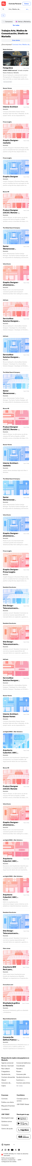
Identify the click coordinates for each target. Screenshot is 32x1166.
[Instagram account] (5, 1150)
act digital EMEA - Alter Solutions (13, 731)
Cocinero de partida (8, 1077)
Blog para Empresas (8, 1106)
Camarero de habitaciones (5, 1083)
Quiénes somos (6, 1121)
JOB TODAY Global (23, 1104)
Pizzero (18, 1071)
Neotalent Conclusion (9, 587)
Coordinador (20, 1066)
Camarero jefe (21, 1074)
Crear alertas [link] (16, 40)
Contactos (5, 1125)
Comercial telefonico (23, 1063)
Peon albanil (5, 1068)
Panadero (19, 1068)
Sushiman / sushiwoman (20, 1080)
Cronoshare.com (8, 984)
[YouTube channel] (12, 1150)
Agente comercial (7, 1063)
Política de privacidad (7, 1158)
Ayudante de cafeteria (5, 1074)
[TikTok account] (2, 1150)
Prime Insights (7, 122)
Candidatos (5, 1109)
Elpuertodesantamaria (9, 1018)
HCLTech (5, 300)
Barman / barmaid (7, 1066)
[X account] (16, 1150)
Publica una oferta (7, 1102)
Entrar (26, 3)
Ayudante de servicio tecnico (23, 1077)
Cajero (3, 1085)
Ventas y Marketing (24, 21)
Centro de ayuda (7, 1128)
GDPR (19, 1159)
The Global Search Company (11, 228)
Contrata (4, 1098)
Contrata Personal (15, 3)
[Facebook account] (8, 1150)
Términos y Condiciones (8, 1159)
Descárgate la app (7, 1118)
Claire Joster (6, 948)
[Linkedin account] (19, 1150)
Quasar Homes (7, 88)
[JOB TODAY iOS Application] (22, 1118)
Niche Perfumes (8, 49)
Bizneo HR (6, 191)
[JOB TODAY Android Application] (23, 1123)
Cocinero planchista (23, 1083)
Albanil (3, 1080)
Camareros (9, 21)
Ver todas (16, 25)
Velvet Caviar (7, 264)
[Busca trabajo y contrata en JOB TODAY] (3, 3)
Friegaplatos (5, 1071)
